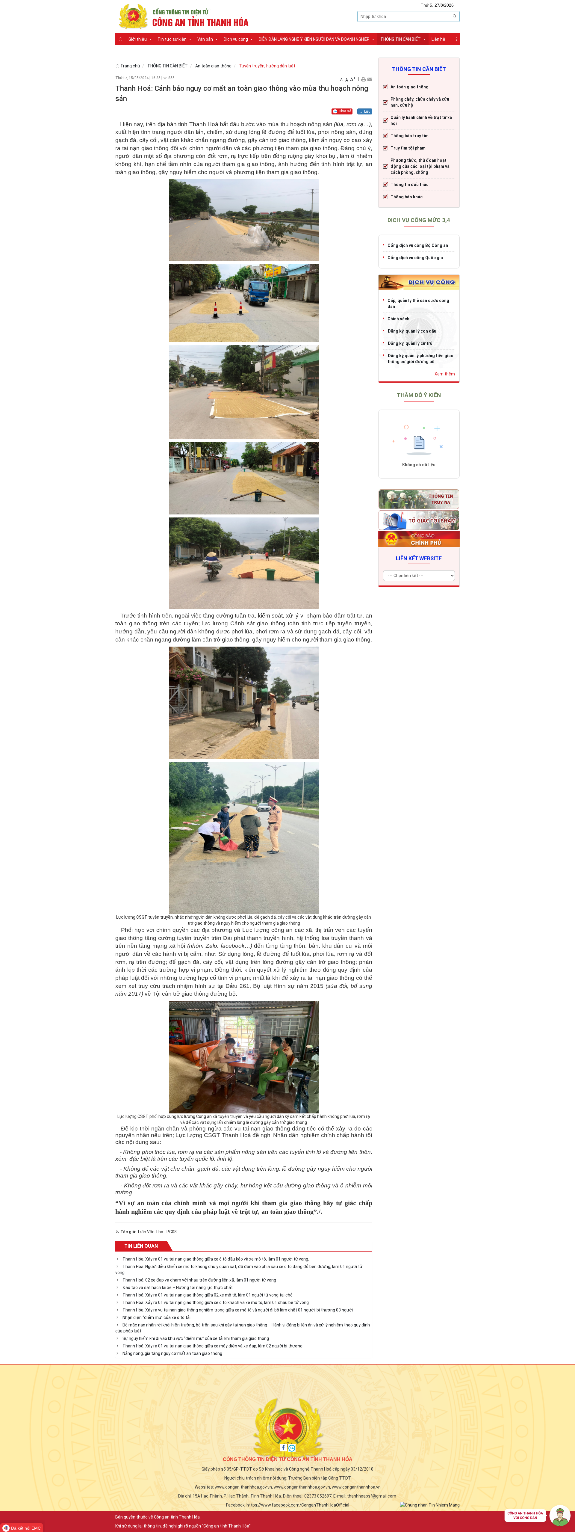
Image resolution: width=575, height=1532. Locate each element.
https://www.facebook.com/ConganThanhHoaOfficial (297, 1505)
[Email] (369, 79)
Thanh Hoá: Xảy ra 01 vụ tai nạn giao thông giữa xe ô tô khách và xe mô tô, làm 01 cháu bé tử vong (215, 1302)
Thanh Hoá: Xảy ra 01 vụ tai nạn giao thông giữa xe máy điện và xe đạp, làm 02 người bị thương (212, 1346)
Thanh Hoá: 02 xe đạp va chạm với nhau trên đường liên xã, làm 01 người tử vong (199, 1280)
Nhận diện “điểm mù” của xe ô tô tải (156, 1317)
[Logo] (185, 15)
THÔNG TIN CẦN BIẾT (167, 66)
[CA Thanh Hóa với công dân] (537, 1517)
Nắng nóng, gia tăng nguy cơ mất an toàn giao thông (172, 1353)
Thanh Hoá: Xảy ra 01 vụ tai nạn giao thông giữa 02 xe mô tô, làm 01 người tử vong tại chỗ (207, 1295)
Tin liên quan (141, 1246)
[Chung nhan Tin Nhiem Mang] (430, 1504)
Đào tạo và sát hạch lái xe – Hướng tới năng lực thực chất (177, 1287)
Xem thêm (445, 374)
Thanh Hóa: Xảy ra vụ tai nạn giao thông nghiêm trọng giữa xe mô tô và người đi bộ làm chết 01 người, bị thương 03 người (237, 1310)
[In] (363, 79)
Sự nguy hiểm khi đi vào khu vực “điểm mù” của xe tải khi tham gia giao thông (195, 1338)
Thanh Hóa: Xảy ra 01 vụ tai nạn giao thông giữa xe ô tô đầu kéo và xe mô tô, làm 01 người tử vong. (215, 1259)
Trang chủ (129, 66)
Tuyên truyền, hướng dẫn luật (267, 66)
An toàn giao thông (213, 66)
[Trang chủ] (120, 39)
